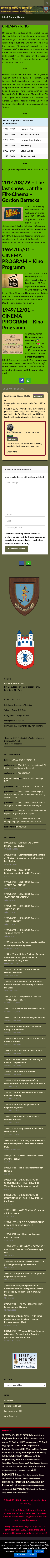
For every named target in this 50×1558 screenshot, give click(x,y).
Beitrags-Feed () (12, 1406)
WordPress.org (10, 1416)
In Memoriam (39, 1486)
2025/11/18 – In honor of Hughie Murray (24, 1018)
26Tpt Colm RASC (32, 1442)
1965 (19, 1467)
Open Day (38, 1489)
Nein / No (39, 1551)
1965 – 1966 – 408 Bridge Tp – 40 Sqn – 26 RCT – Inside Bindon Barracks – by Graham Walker (24, 794)
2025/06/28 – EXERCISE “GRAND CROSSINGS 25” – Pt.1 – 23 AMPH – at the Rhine (23, 1198)
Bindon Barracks (23, 1475)
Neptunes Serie (7, 1489)
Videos (9, 1493)
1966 (24, 1467)
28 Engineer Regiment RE (26, 1452)
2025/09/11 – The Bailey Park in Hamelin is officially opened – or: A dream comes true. (24, 1143)
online (13, 684)
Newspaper (20, 1489)
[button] (21, 380)
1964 (14, 1467)
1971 (34, 1467)
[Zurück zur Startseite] (25, 10)
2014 (28, 1471)
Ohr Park (30, 1489)
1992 (23, 1471)
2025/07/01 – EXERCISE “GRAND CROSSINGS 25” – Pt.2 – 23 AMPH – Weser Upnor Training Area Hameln (22, 1183)
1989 (15, 1471)
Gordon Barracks (26, 1486)
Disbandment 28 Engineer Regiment (15, 1478)
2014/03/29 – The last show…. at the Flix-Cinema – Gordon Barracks (23, 191)
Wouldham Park (20, 1493)
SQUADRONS (24, 773)
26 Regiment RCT (17, 1442)
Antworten (38, 396)
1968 (30, 1467)
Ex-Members (34, 1478)
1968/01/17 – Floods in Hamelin (20, 1071)
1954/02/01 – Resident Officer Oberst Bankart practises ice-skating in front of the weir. (23, 984)
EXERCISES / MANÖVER (14, 1482)
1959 (6, 1467)
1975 (11, 1471)
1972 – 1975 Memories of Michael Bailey (24, 1009)
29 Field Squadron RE (28, 1456)
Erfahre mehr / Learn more (25, 1555)
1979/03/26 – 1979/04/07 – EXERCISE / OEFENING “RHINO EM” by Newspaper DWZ (24, 1249)
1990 (20, 1471)
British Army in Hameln (13, 17)
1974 (38, 1467)
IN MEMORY (22, 827)
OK (29, 1551)
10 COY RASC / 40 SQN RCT (24, 760)
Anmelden (8, 1401)
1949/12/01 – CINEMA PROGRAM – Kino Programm (22, 319)
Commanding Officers (36, 1475)
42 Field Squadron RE (31, 1459)
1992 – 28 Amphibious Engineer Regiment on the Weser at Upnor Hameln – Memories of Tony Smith (24, 957)
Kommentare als (13, 1411)
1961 (10, 1467)
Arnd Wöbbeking (14, 432)
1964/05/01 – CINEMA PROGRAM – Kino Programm (22, 258)
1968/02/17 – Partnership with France (23, 1050)
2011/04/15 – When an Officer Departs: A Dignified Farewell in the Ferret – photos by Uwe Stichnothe (24, 1334)
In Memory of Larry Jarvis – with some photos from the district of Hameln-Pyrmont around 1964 (23, 1319)
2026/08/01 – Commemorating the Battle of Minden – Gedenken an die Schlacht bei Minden (24, 858)
